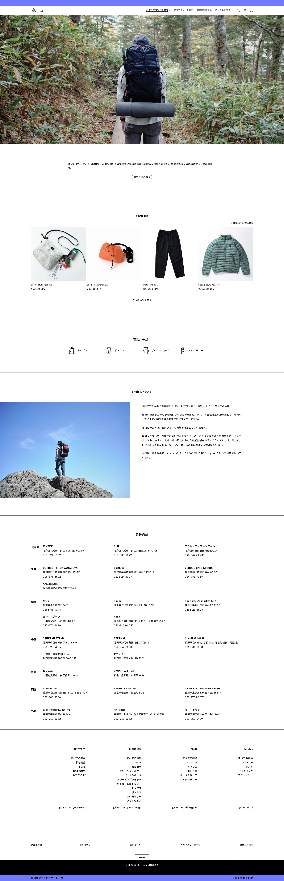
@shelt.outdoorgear (184, 807)
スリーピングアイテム (129, 779)
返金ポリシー (86, 845)
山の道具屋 (135, 749)
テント (249, 767)
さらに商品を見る (142, 300)
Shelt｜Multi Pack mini (42, 285)
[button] (158, 10)
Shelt (194, 749)
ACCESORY (79, 775)
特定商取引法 (246, 845)
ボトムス (136, 792)
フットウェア (134, 801)
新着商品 (81, 762)
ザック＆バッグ (132, 775)
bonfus (248, 749)
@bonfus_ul (246, 807)
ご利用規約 (36, 845)
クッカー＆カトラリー (129, 784)
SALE (138, 762)
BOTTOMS (79, 771)
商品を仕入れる (142, 177)
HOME (142, 857)
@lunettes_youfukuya (72, 807)
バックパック (245, 771)
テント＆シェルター (130, 771)
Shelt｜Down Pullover (209, 285)
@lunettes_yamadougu (127, 807)
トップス (136, 788)
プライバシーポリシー (191, 845)
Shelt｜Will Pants (151, 285)
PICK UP (192, 762)
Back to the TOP (243, 878)
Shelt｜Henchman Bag (98, 285)
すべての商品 (78, 758)
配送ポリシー (136, 845)
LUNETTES (79, 749)
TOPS (82, 767)
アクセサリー (134, 797)
